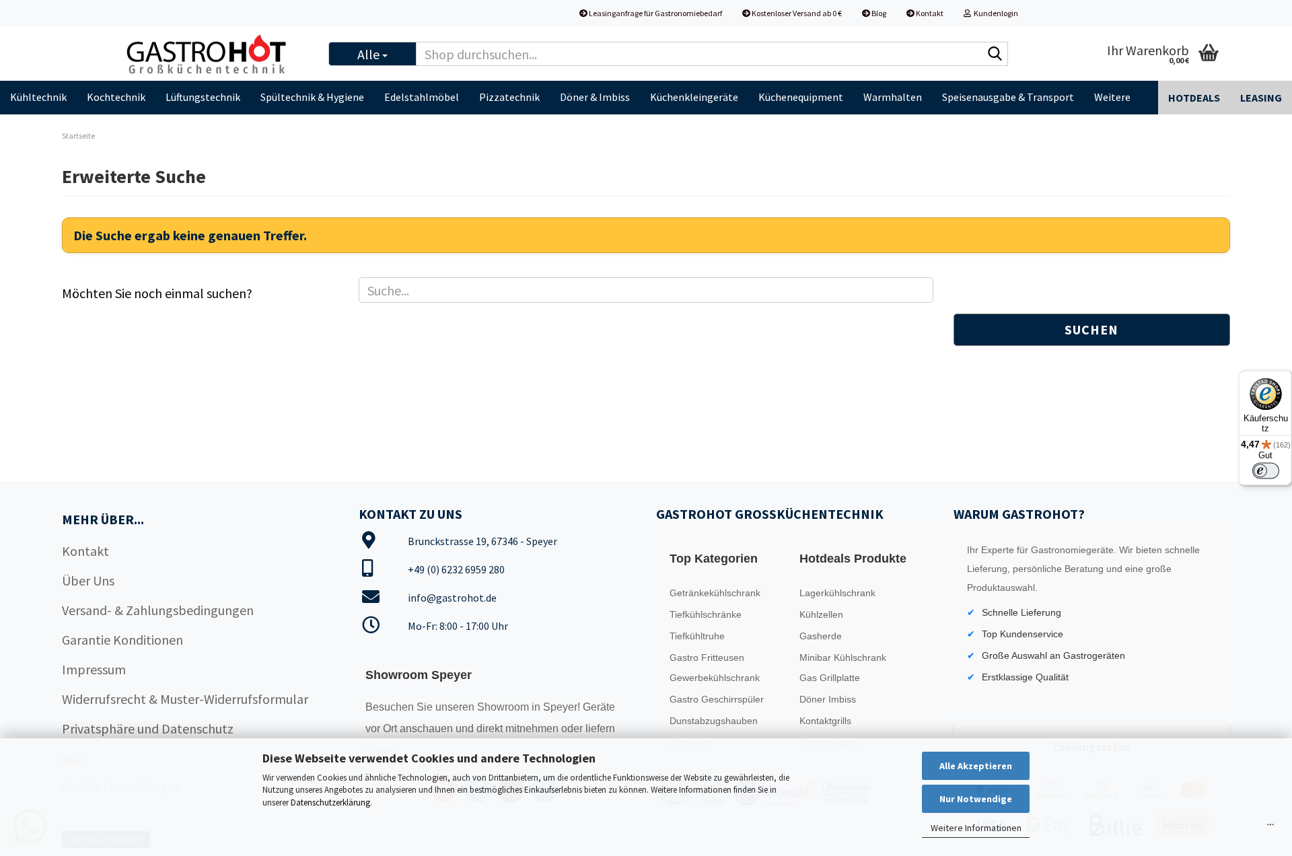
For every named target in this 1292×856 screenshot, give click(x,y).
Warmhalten (892, 97)
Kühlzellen (821, 614)
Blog (878, 13)
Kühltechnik (38, 97)
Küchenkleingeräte (694, 97)
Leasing (1261, 97)
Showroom (504, 707)
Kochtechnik (116, 97)
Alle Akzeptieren (975, 766)
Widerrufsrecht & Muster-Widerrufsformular (185, 698)
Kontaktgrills (825, 720)
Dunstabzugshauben (714, 720)
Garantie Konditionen (122, 639)
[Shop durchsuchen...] (995, 54)
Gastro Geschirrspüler (717, 699)
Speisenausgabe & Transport (1008, 97)
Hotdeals (1194, 97)
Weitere (1112, 97)
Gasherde (820, 636)
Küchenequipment (800, 97)
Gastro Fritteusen (707, 657)
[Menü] (1270, 828)
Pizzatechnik (509, 97)
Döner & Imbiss (595, 97)
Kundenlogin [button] (994, 13)
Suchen (1091, 329)
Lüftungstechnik (203, 97)
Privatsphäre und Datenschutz (148, 728)
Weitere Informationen (976, 828)
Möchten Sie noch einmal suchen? (157, 293)
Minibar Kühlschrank (842, 657)
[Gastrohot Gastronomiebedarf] (214, 54)
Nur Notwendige (975, 799)
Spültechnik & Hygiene (312, 97)
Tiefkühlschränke (706, 614)
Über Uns (88, 580)
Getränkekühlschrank (715, 592)
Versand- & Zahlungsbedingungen (158, 610)
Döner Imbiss (827, 699)
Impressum (94, 669)
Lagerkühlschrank (837, 592)
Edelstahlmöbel (421, 97)
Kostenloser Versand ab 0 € (796, 13)
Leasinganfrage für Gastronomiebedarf (654, 13)
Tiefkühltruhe (697, 636)
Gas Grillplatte (829, 677)
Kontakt (928, 13)
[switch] (1265, 471)
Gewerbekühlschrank (715, 677)
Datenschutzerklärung (330, 802)
